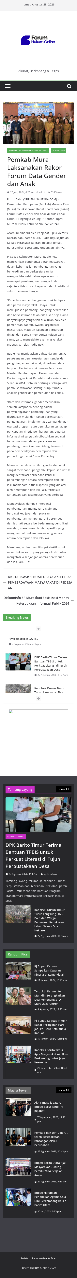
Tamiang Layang (15, 836)
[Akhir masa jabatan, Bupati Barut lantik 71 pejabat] (18, 1112)
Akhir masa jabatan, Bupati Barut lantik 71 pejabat (48, 1107)
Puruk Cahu (59, 150)
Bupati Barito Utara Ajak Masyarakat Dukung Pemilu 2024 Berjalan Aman (50, 1169)
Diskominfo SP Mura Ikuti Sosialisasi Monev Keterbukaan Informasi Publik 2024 (36, 601)
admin (42, 192)
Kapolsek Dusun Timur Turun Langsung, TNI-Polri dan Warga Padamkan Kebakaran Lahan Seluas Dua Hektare (49, 920)
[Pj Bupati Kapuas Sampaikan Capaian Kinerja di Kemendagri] (18, 973)
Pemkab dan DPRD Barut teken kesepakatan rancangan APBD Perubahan (51, 1139)
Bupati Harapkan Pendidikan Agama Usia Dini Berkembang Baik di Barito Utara (50, 1199)
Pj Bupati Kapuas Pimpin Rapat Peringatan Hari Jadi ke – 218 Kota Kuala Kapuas (50, 1027)
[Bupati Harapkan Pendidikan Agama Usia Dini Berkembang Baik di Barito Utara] (18, 1202)
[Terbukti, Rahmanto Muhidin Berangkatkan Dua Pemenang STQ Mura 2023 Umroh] (18, 1000)
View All (64, 789)
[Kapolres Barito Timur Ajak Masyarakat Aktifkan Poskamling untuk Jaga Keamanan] (18, 1061)
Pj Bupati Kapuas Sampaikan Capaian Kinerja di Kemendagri (49, 970)
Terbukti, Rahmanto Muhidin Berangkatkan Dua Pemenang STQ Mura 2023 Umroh (49, 997)
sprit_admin (50, 874)
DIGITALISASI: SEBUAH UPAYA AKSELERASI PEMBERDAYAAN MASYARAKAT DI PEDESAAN (40, 582)
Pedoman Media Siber (44, 1258)
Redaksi (25, 1258)
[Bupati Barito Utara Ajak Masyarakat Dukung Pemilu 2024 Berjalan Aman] (18, 1172)
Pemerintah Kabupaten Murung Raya (28, 150)
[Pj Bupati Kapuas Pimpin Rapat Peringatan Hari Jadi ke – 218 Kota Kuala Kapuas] (18, 1029)
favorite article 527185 (23, 639)
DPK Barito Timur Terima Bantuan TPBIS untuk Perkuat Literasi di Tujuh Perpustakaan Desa (50, 663)
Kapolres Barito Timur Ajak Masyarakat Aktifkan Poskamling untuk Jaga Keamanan (51, 1056)
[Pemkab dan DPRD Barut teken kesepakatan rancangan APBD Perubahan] (18, 1142)
